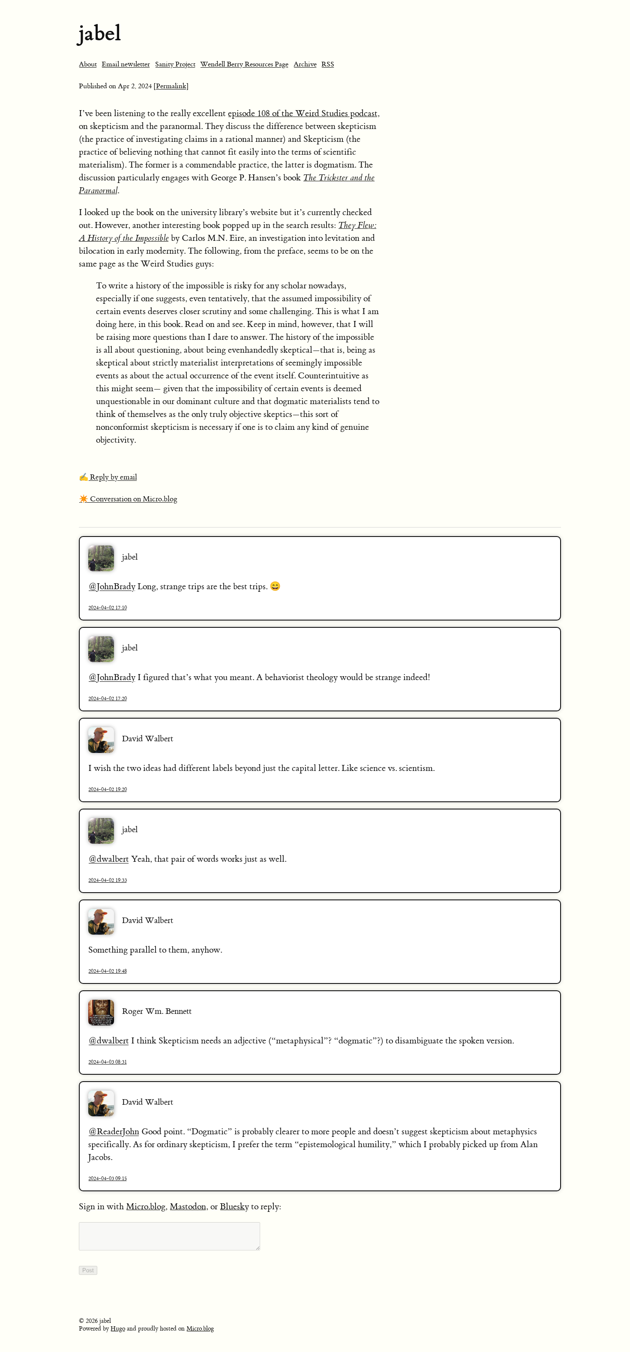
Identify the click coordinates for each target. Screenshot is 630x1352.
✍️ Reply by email (108, 477)
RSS (327, 64)
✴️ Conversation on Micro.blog (128, 499)
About (88, 64)
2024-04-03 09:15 (107, 1178)
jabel (100, 33)
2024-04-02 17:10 (107, 607)
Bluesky (234, 1206)
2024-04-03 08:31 (107, 1061)
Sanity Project (175, 64)
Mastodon (188, 1206)
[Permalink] (171, 86)
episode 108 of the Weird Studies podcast (303, 113)
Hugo (118, 1329)
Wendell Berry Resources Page (244, 64)
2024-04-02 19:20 (107, 789)
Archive (305, 64)
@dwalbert (108, 859)
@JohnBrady (111, 586)
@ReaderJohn (113, 1131)
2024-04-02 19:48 (107, 971)
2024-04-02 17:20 (107, 698)
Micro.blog (145, 1206)
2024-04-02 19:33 (107, 880)
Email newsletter (126, 64)
